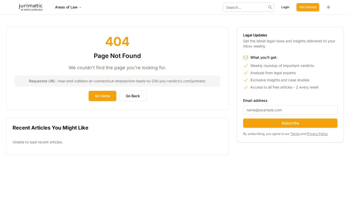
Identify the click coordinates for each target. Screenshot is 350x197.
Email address (255, 100)
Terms (295, 134)
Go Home (102, 96)
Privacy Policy (317, 134)
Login (285, 7)
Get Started (308, 7)
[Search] (270, 7)
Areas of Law (66, 7)
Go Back (133, 96)
